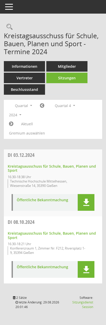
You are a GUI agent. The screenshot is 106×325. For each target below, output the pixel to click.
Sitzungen (67, 77)
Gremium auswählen (27, 133)
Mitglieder (67, 66)
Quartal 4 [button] (63, 105)
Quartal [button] (22, 105)
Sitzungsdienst (82, 304)
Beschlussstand (24, 89)
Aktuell (27, 123)
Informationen (24, 66)
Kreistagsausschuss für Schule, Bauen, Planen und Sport (52, 168)
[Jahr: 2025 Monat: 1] (11, 124)
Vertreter (24, 77)
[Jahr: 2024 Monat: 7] (42, 105)
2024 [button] (13, 114)
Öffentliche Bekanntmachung (42, 200)
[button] (86, 202)
